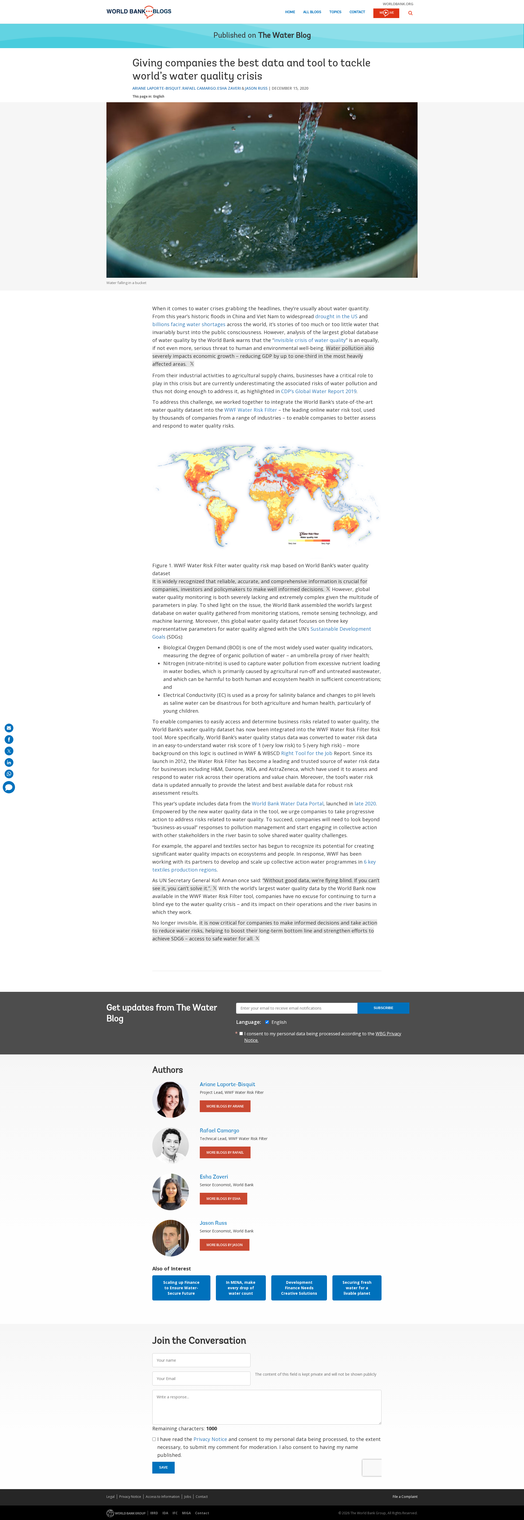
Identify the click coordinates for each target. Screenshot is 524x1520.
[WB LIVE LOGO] (386, 13)
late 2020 (365, 803)
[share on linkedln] (9, 762)
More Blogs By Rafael (225, 1152)
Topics (335, 12)
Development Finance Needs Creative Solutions (299, 1288)
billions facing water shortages (188, 324)
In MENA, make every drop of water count (240, 1288)
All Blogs (312, 12)
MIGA (186, 1513)
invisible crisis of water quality (310, 340)
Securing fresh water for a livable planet (357, 1288)
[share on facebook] (9, 739)
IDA (165, 1513)
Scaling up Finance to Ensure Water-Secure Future (181, 1288)
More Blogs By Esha (223, 1198)
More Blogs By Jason (225, 1245)
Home (290, 12)
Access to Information (163, 1496)
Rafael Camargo (199, 88)
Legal (110, 1496)
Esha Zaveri (229, 88)
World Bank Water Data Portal (287, 803)
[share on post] (9, 751)
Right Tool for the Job (306, 753)
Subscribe (383, 1008)
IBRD (154, 1513)
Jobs (187, 1496)
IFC (175, 1513)
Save (163, 1467)
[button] (410, 13)
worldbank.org (398, 3)
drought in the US (336, 316)
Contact (357, 12)
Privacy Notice (210, 1439)
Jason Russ (256, 88)
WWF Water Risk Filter (250, 410)
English (158, 96)
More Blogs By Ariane (225, 1106)
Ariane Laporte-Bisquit (156, 88)
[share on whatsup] (9, 774)
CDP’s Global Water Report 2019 (318, 391)
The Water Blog (284, 36)
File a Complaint (405, 1496)
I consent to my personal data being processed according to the (322, 1037)
